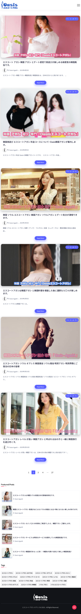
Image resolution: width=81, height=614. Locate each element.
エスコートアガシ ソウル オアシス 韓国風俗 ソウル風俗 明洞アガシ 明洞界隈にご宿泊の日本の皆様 (40, 365)
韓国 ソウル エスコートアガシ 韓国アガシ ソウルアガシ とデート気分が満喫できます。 (40, 216)
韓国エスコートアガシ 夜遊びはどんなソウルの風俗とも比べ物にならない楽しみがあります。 (46, 509)
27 (52, 472)
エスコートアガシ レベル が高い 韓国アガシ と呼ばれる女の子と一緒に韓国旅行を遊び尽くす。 (40, 440)
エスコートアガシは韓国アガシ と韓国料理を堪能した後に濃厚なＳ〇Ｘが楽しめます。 (40, 292)
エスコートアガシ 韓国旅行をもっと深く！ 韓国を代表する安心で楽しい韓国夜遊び (42, 551)
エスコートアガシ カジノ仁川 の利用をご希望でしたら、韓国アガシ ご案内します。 (42, 523)
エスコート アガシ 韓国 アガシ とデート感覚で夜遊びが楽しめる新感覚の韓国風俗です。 (40, 63)
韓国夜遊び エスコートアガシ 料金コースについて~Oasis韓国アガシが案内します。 (39, 143)
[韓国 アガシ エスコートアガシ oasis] (40, 596)
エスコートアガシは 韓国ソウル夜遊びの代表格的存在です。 (34, 495)
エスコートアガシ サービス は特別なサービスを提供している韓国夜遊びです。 (40, 537)
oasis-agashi (13, 70)
